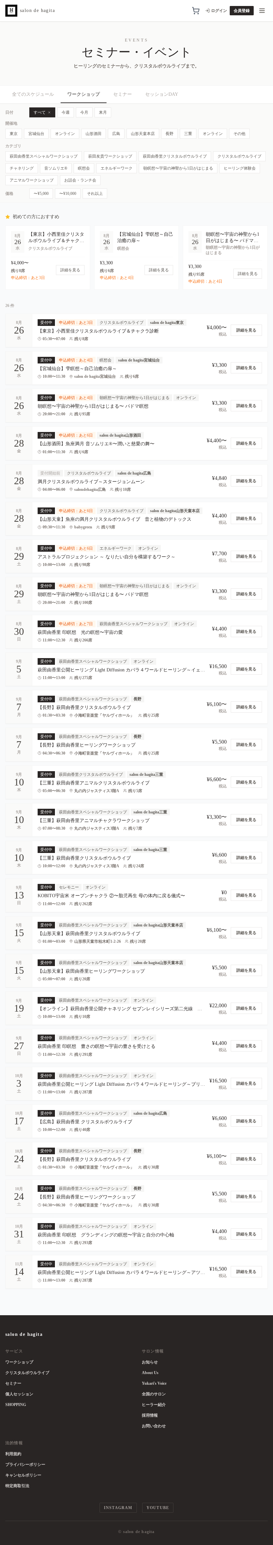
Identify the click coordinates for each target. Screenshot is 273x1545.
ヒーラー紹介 (154, 1404)
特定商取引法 (17, 1485)
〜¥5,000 (41, 193)
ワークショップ (83, 94)
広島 (116, 133)
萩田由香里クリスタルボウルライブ (175, 156)
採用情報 (150, 1415)
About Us (150, 1372)
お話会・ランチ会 (80, 180)
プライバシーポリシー (25, 1464)
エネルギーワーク (117, 168)
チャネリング (22, 168)
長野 (169, 133)
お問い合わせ (154, 1426)
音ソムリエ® (55, 168)
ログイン (219, 10)
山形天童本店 (143, 133)
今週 (66, 112)
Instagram (118, 1507)
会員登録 (242, 10)
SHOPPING (15, 1404)
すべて (40, 112)
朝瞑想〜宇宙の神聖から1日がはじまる (178, 168)
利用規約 (13, 1454)
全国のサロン (154, 1394)
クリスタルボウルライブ (239, 156)
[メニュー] (262, 10)
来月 (103, 112)
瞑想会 (84, 168)
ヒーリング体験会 (240, 168)
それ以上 (95, 193)
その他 (239, 133)
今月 (84, 112)
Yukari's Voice (154, 1383)
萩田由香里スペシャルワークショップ (44, 156)
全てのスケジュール (33, 94)
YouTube (157, 1507)
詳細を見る (246, 330)
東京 (14, 133)
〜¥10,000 (67, 193)
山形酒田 (94, 133)
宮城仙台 (36, 133)
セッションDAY (161, 94)
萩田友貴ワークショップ (110, 156)
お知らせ (150, 1362)
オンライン (65, 133)
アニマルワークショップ (32, 180)
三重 (188, 133)
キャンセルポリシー (23, 1475)
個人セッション (19, 1394)
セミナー (122, 94)
